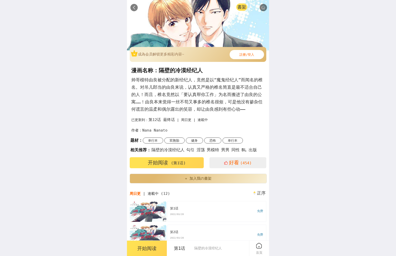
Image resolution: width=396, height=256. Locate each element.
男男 (225, 149)
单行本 (153, 140)
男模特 (213, 149)
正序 (261, 193)
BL (244, 149)
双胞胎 (174, 140)
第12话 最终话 (161, 119)
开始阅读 (167, 162)
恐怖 (212, 140)
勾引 (190, 149)
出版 (253, 149)
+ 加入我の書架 (198, 178)
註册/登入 (246, 54)
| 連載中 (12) (150, 193)
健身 (194, 140)
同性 (235, 149)
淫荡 (201, 149)
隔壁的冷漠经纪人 (167, 149)
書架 (241, 7)
